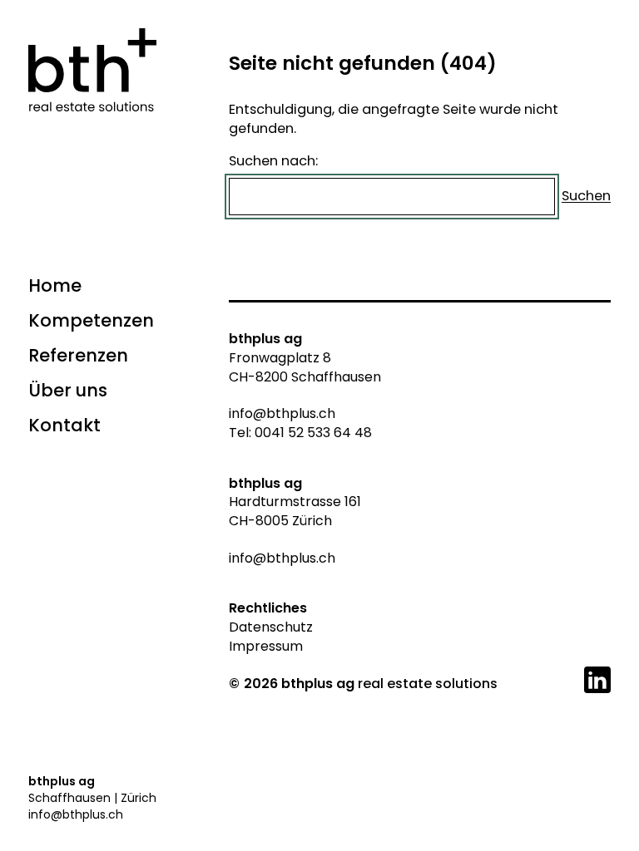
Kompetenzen (91, 320)
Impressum (266, 646)
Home (55, 285)
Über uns (67, 390)
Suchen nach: (273, 160)
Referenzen (78, 355)
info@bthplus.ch (75, 814)
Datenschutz (271, 627)
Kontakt (64, 425)
